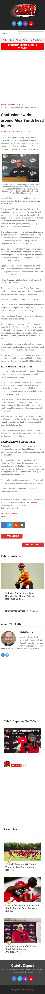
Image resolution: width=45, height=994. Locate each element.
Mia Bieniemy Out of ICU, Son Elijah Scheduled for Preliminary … (20, 949)
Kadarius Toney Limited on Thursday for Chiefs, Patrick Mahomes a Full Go (19, 596)
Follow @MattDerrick (9, 514)
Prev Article (12, 536)
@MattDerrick (12, 508)
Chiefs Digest (22, 965)
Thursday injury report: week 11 (21, 610)
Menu (5, 34)
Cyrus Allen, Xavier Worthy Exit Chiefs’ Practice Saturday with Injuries (22, 908)
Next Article (32, 545)
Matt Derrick (9, 131)
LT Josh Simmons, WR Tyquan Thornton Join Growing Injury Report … (21, 867)
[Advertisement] (22, 79)
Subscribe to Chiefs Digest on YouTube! (22, 46)
